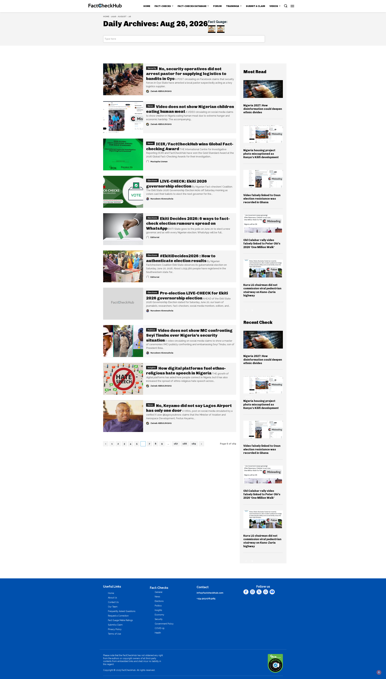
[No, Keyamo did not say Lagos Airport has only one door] (123, 416)
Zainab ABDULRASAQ (161, 91)
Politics (151, 330)
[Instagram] (252, 592)
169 (194, 443)
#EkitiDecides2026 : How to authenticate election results (180, 258)
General (248, 146)
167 (176, 443)
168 (185, 443)
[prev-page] (246, 310)
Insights (152, 367)
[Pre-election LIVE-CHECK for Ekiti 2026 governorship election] (123, 304)
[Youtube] (272, 592)
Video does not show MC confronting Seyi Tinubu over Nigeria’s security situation (189, 335)
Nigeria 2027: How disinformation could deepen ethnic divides (262, 109)
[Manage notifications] (379, 672)
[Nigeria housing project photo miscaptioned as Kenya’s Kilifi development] (263, 134)
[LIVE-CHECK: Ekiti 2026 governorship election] (123, 192)
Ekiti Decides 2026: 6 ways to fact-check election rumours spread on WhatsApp (188, 223)
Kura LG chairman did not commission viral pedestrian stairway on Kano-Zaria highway (262, 290)
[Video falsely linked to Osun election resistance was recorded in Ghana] (263, 179)
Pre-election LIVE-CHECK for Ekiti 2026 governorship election (187, 295)
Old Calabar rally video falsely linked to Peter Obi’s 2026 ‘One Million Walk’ (261, 243)
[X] (259, 592)
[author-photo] (148, 91)
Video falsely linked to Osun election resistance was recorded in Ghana (261, 199)
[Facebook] (245, 592)
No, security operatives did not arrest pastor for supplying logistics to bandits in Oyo (186, 73)
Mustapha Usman (159, 161)
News (150, 106)
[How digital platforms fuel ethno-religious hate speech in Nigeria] (123, 379)
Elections (152, 180)
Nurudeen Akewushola (161, 199)
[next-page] (252, 310)
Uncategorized (252, 236)
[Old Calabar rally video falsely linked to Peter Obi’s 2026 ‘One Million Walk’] (263, 224)
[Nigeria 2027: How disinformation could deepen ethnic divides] (263, 89)
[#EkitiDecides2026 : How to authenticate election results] (123, 266)
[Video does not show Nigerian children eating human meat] (123, 117)
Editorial (154, 237)
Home (106, 16)
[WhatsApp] (265, 592)
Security (152, 68)
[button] (285, 6)
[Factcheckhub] (105, 6)
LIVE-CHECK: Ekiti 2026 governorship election (176, 183)
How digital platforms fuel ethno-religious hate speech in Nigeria (186, 370)
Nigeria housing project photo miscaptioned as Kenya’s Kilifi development (261, 154)
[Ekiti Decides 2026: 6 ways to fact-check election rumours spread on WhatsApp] (123, 229)
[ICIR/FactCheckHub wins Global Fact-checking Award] (123, 155)
